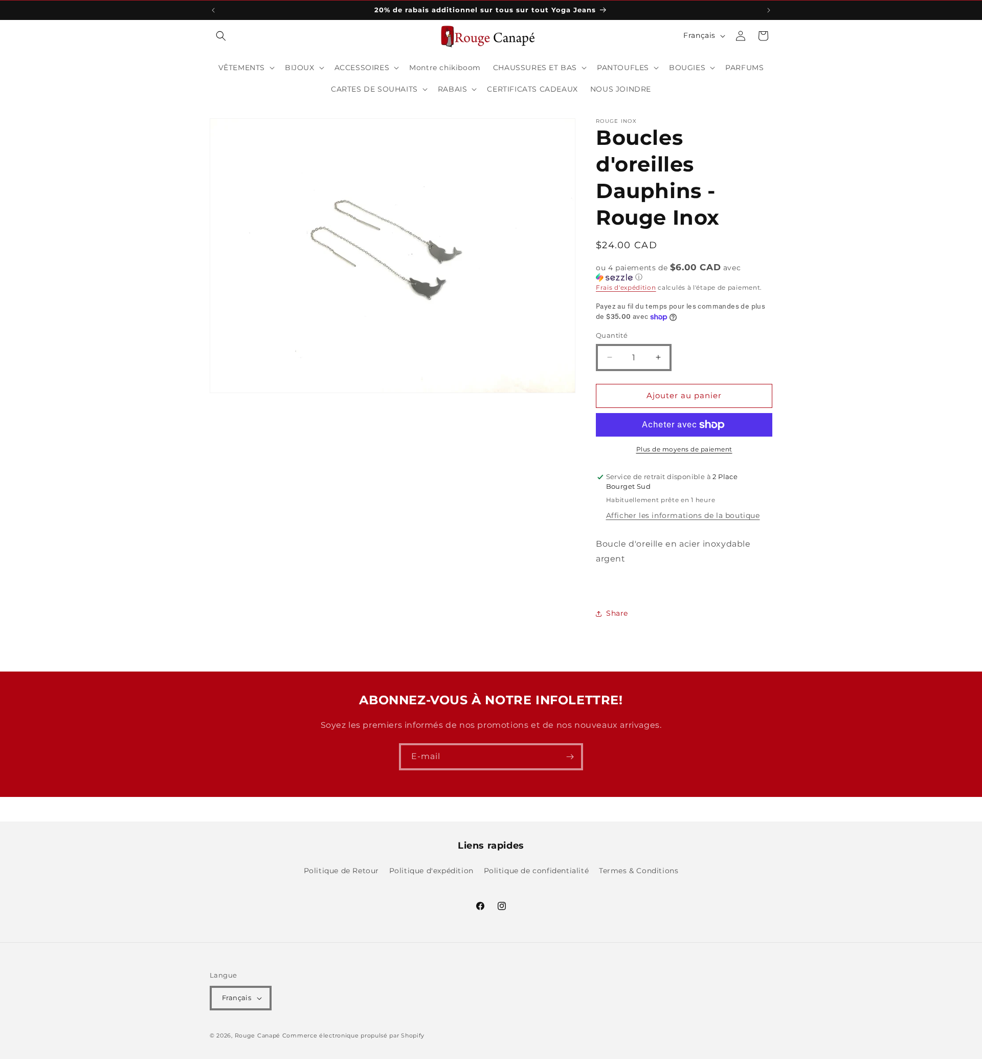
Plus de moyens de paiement (684, 449)
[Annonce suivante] (768, 10)
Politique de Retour (341, 870)
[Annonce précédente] (213, 10)
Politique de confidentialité (536, 870)
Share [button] (617, 613)
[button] (221, 36)
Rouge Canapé (258, 1035)
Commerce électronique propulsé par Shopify (353, 1035)
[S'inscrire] (570, 756)
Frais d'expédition (626, 287)
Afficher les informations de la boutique (683, 515)
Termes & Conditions (638, 870)
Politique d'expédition (431, 870)
